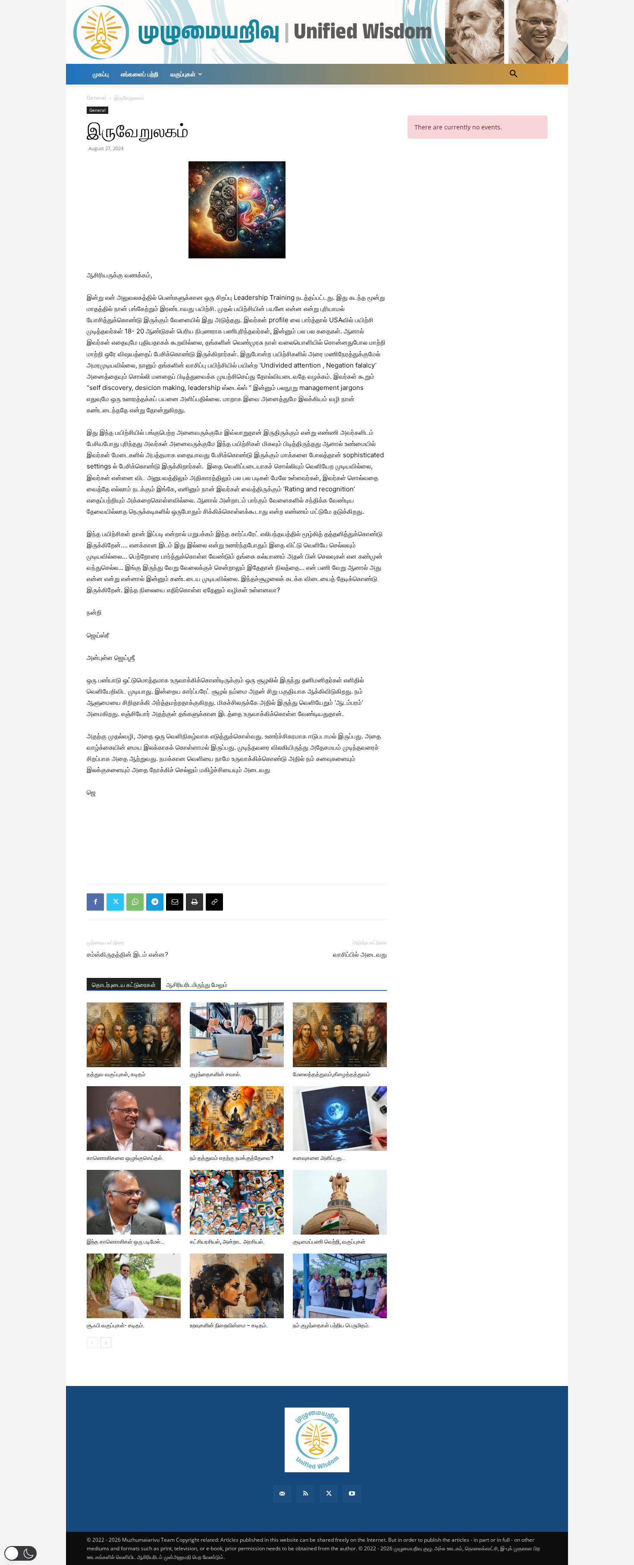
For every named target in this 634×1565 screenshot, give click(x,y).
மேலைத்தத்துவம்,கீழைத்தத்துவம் (331, 1074)
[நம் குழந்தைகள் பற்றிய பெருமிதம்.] (340, 1286)
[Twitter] (115, 902)
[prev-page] (92, 1342)
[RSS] (305, 1493)
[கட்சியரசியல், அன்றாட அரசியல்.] (237, 1202)
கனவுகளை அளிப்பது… (319, 1158)
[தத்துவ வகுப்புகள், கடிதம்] (134, 1034)
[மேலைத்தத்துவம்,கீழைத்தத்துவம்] (340, 1034)
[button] (513, 74)
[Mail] (282, 1493)
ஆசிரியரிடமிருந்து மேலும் (196, 984)
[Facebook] (95, 902)
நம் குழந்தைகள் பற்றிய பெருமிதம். (331, 1325)
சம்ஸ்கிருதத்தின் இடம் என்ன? (127, 954)
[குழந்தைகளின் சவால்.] (237, 1034)
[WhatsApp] (135, 902)
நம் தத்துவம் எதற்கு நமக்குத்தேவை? (231, 1158)
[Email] (174, 902)
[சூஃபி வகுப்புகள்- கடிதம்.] (134, 1286)
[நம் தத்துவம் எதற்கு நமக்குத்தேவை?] (237, 1118)
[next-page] (105, 1342)
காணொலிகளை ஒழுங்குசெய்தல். (125, 1158)
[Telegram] (154, 902)
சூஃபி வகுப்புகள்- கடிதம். (115, 1325)
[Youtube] (352, 1493)
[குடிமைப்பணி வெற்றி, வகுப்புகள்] (340, 1202)
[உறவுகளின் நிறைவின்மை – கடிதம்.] (237, 1286)
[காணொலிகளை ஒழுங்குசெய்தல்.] (134, 1118)
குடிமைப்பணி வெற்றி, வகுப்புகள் (329, 1241)
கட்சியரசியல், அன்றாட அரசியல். (227, 1241)
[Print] (194, 902)
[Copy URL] (214, 902)
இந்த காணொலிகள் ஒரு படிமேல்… (125, 1241)
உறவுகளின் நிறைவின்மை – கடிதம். (229, 1325)
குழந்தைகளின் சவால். (216, 1074)
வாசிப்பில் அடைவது (360, 954)
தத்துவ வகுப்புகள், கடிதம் (116, 1074)
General (96, 97)
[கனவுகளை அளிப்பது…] (340, 1118)
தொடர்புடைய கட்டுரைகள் (124, 984)
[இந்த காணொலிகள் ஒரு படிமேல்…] (134, 1202)
